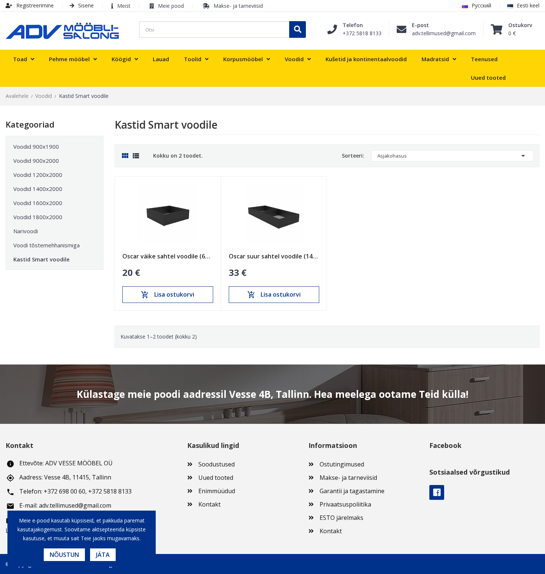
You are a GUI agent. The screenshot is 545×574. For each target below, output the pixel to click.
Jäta (103, 555)
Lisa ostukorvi (167, 294)
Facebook (436, 492)
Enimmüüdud (216, 491)
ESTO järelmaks (341, 518)
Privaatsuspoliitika (345, 504)
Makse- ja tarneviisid (238, 5)
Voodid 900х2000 (36, 160)
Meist (124, 5)
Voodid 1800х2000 (37, 217)
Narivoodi (25, 231)
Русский (481, 5)
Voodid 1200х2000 (37, 174)
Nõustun (64, 555)
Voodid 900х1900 (36, 146)
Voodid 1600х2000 (37, 203)
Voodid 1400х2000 (37, 188)
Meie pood (171, 5)
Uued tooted (215, 478)
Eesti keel (528, 5)
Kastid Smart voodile (41, 259)
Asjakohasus (452, 155)
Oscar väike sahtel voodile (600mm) (167, 256)
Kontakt (209, 504)
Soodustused (216, 464)
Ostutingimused (342, 464)
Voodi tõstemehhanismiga (46, 245)
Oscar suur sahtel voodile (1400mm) (274, 256)
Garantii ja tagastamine (352, 491)
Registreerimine (34, 5)
